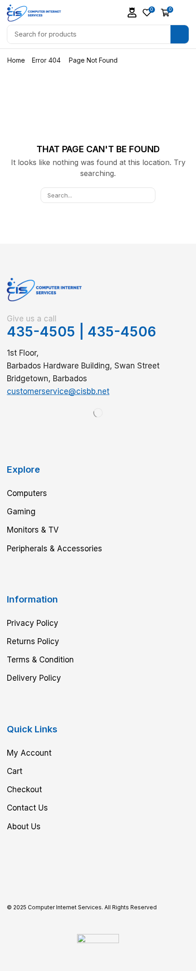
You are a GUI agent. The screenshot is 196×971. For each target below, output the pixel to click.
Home (16, 60)
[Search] (179, 34)
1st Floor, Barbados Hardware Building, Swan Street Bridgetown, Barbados (83, 365)
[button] (132, 12)
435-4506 (122, 331)
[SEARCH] (147, 195)
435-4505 (41, 331)
